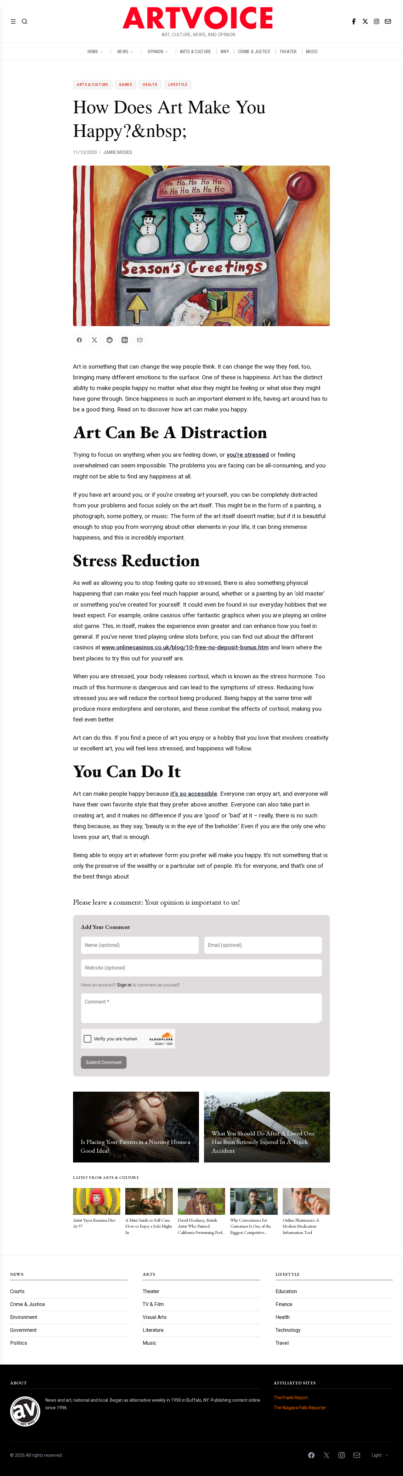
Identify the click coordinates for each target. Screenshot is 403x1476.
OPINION (155, 51)
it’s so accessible (193, 793)
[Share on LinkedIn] (124, 340)
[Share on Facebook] (79, 340)
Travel (282, 1343)
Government (23, 1330)
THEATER (288, 51)
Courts (17, 1291)
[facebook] (354, 21)
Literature (153, 1330)
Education (286, 1291)
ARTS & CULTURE (195, 51)
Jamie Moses (117, 152)
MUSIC (312, 51)
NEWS (122, 51)
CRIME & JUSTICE (254, 51)
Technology (288, 1330)
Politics (18, 1343)
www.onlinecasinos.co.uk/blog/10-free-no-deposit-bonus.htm (185, 647)
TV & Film (153, 1304)
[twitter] (365, 21)
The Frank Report (291, 1397)
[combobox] (380, 1455)
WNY (224, 51)
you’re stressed (248, 454)
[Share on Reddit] (109, 340)
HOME (93, 51)
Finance (283, 1304)
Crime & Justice (27, 1304)
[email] (388, 21)
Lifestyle (177, 84)
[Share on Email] (139, 340)
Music (149, 1343)
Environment (23, 1317)
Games (125, 84)
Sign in (124, 984)
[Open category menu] (13, 21)
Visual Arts (155, 1317)
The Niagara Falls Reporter (300, 1407)
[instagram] (377, 21)
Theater (151, 1291)
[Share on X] (94, 340)
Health (150, 84)
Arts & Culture (92, 84)
